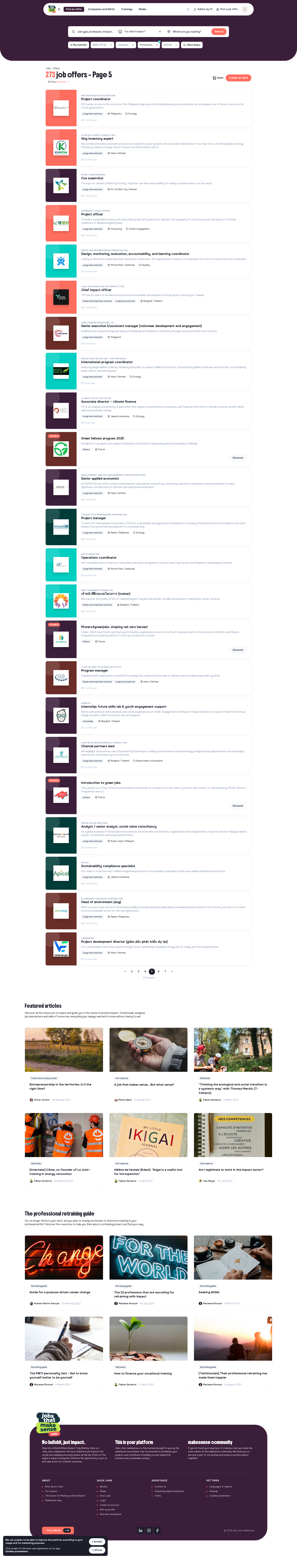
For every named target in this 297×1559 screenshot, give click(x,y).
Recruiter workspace (110, 1514)
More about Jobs (54, 1486)
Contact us (160, 1486)
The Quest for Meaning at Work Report (65, 1495)
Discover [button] (238, 457)
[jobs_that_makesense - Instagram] (149, 1530)
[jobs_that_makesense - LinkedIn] (140, 1530)
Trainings (127, 9)
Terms (158, 1495)
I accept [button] (97, 1541)
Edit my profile (107, 1509)
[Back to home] (48, 1424)
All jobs (104, 1486)
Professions (150, 44)
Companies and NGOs (101, 9)
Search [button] (219, 31)
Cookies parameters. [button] (16, 1551)
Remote (168, 44)
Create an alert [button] (238, 77)
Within (99, 44)
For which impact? (135, 31)
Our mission (51, 1491)
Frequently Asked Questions (169, 1491)
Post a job (105, 1495)
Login (103, 1500)
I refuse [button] (97, 1550)
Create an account (109, 1505)
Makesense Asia (53, 1500)
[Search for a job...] (188, 9)
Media (142, 9)
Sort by (57, 81)
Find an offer (74, 9)
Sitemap (213, 1491)
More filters (193, 45)
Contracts (123, 44)
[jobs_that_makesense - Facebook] (157, 1530)
